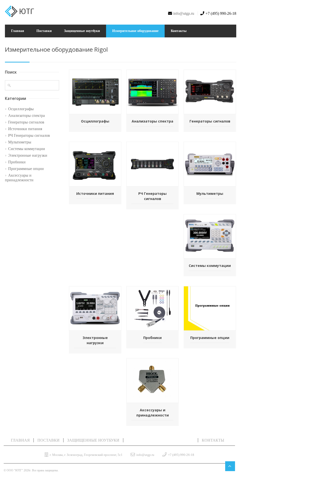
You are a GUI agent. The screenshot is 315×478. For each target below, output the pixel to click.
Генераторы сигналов (26, 122)
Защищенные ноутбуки (82, 31)
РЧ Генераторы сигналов (29, 135)
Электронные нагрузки (27, 155)
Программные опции (26, 169)
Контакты (179, 31)
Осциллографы (21, 109)
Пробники (17, 162)
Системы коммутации (26, 149)
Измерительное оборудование (135, 31)
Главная (17, 31)
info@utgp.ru (183, 13)
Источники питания (25, 129)
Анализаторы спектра (26, 115)
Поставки (44, 31)
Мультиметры (19, 142)
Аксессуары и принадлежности (19, 177)
